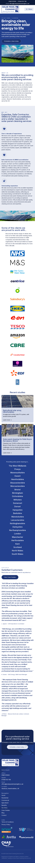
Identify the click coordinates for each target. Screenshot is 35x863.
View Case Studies (10, 577)
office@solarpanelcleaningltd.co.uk (12, 784)
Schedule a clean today (11, 41)
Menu (30, 9)
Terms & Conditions (8, 822)
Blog (3, 813)
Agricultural (5, 803)
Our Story (4, 808)
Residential (5, 798)
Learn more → (7, 420)
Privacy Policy (6, 824)
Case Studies (6, 810)
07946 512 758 (6, 779)
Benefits (4, 805)
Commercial (5, 800)
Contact (4, 815)
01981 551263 (6, 775)
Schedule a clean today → (18, 747)
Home (3, 795)
